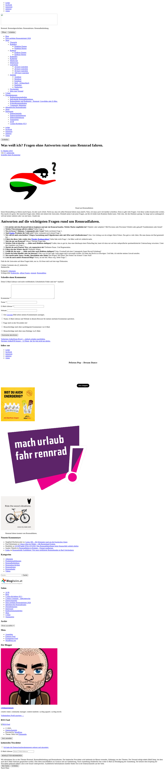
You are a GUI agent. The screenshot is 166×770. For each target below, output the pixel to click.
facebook (8, 5)
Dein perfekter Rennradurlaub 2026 (18, 38)
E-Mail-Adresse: (7, 751)
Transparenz (14, 120)
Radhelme (13, 59)
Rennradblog (41, 273)
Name (4, 302)
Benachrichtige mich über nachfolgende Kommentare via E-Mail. (27, 327)
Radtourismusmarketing (18, 97)
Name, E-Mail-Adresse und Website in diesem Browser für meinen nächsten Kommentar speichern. (39, 319)
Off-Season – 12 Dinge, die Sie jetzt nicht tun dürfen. (25, 341)
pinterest (8, 9)
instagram (8, 7)
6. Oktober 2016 (7, 151)
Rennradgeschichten (12, 565)
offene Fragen (25, 273)
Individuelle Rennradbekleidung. (21, 99)
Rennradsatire (10, 569)
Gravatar (10, 315)
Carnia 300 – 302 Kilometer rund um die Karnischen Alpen (46, 542)
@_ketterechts (9, 153)
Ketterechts (15, 273)
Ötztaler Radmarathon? (40, 239)
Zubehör (13, 75)
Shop (7, 40)
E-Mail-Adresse (7, 306)
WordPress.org (10, 640)
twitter (7, 3)
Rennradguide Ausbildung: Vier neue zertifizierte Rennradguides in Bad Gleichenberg (43, 550)
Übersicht (13, 42)
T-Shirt (7, 93)
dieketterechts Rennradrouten (15, 107)
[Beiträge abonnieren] (5, 724)
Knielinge (17, 81)
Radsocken (18, 87)
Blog (7, 36)
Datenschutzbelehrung (18, 115)
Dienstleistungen (11, 95)
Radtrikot (13, 44)
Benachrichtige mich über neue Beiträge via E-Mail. (22, 331)
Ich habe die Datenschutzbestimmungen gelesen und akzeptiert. (26, 747)
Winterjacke (14, 63)
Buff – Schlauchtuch (21, 83)
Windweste (14, 61)
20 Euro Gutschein (21, 69)
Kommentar (6, 298)
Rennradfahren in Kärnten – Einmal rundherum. (36, 548)
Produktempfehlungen (13, 561)
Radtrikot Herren (20, 48)
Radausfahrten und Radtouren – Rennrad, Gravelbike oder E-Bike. (34, 101)
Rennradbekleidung (12, 563)
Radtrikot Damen (20, 46)
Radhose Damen (20, 52)
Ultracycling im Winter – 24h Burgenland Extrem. (37, 544)
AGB (12, 122)
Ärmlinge (17, 77)
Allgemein (12, 271)
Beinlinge (17, 79)
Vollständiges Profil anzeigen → (12, 716)
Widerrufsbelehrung (17, 117)
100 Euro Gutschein (21, 73)
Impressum (9, 111)
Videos (7, 571)
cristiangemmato (7, 708)
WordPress (18, 732)
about (7, 109)
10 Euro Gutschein (21, 67)
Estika (7, 550)
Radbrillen (13, 57)
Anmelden (9, 634)
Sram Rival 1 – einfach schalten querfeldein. (23, 339)
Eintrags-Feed (10, 636)
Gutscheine (14, 65)
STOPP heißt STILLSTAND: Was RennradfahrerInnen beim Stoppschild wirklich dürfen (46, 546)
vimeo (7, 11)
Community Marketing (18, 105)
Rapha (12, 233)
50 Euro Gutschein (21, 71)
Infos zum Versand (16, 91)
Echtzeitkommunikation (18, 103)
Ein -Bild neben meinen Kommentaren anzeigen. (24, 315)
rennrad (33, 273)
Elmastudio (23, 734)
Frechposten (14, 89)
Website (4, 310)
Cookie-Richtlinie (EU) (18, 124)
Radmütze (18, 85)
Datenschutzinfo (16, 113)
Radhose (13, 50)
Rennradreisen (10, 567)
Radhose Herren (20, 55)
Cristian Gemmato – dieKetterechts (17, 599)
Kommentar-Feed (11, 638)
